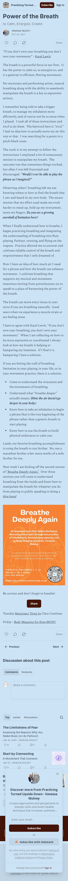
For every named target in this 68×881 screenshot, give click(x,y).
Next (56, 646)
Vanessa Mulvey (21, 31)
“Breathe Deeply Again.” (22, 471)
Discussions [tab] (31, 717)
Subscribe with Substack (36, 842)
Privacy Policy (45, 857)
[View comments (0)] (15, 42)
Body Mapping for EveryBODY (35, 622)
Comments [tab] (11, 672)
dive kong (9, 496)
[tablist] (18, 672)
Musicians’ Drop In (28, 613)
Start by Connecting (18, 754)
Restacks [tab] (27, 672)
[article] (34, 736)
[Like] (6, 42)
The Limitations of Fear (20, 727)
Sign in (60, 5)
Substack (16, 873)
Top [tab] (7, 717)
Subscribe (47, 5)
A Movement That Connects (20, 758)
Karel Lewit (43, 56)
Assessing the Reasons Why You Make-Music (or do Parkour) (23, 734)
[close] (57, 774)
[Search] (61, 717)
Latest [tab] (16, 717)
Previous (14, 646)
